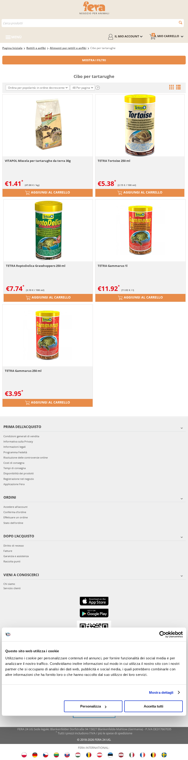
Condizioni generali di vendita (21, 436)
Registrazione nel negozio (18, 479)
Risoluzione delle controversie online (25, 457)
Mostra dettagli (161, 692)
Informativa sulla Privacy (18, 441)
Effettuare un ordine (15, 517)
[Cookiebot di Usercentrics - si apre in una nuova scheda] (163, 634)
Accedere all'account (15, 507)
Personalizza (90, 706)
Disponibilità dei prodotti (18, 473)
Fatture (7, 551)
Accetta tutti (153, 706)
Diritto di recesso (13, 545)
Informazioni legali (14, 446)
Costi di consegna (13, 462)
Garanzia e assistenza (16, 556)
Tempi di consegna (14, 468)
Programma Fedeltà (15, 452)
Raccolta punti (11, 561)
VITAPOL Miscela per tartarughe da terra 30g (38, 161)
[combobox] (93, 23)
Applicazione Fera (14, 484)
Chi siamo (9, 584)
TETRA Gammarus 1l (112, 266)
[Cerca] (181, 22)
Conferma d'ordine (14, 512)
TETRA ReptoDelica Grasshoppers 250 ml (35, 266)
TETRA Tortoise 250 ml (114, 161)
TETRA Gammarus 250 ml (23, 371)
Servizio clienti (12, 588)
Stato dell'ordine (13, 523)
